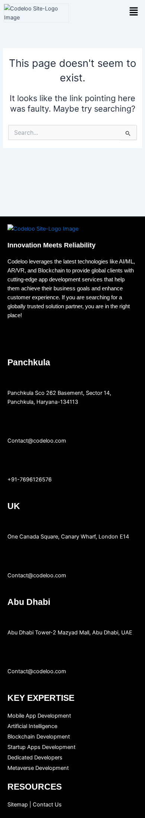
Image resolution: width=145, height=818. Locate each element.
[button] (133, 12)
